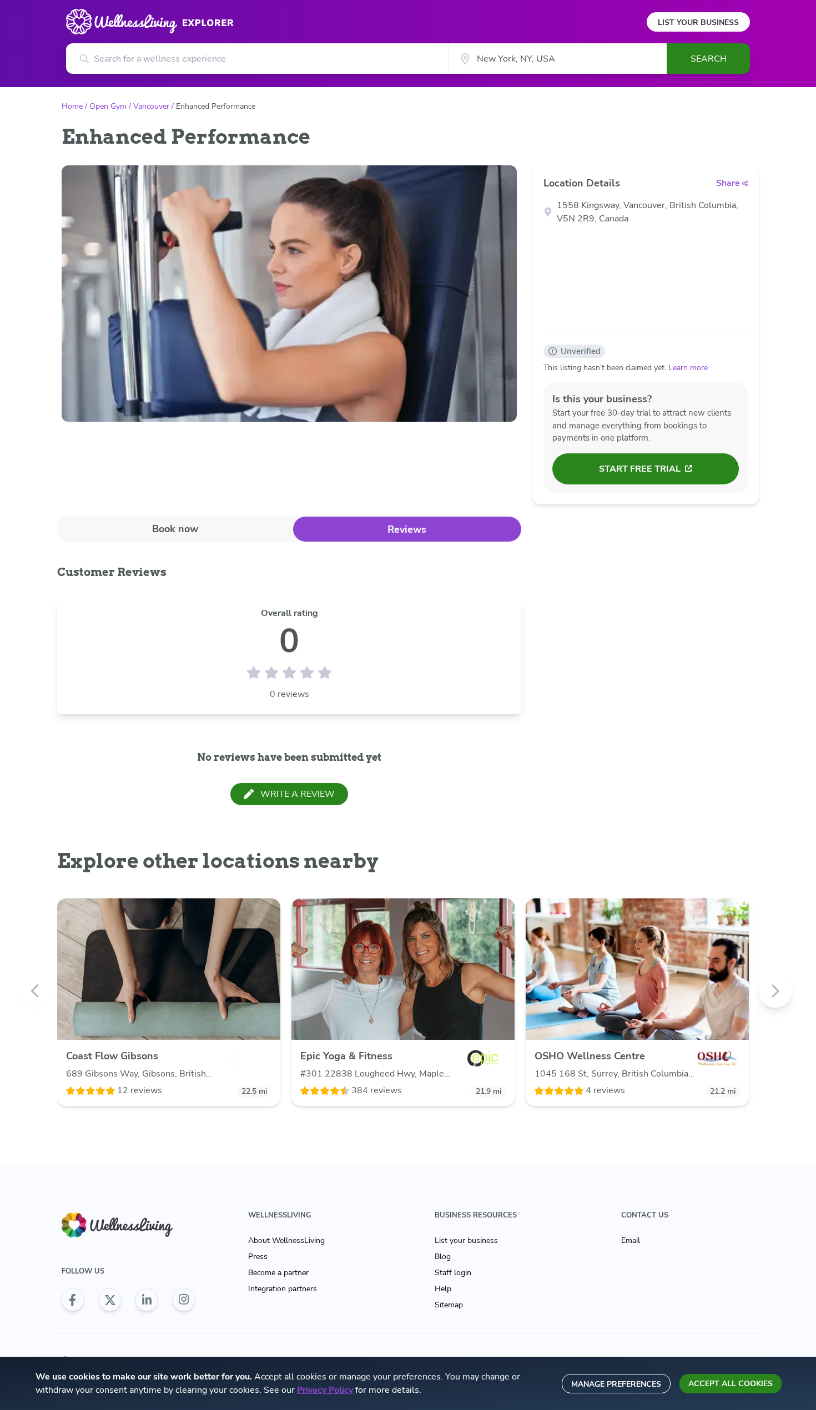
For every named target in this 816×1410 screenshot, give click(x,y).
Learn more (688, 367)
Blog (443, 1256)
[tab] (175, 528)
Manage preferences (616, 1384)
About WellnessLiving (286, 1240)
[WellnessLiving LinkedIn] (146, 1299)
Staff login (453, 1272)
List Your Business (698, 22)
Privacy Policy (325, 1390)
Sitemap (449, 1305)
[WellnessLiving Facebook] (73, 1299)
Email (630, 1240)
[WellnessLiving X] (110, 1299)
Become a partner (278, 1272)
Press (258, 1256)
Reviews (406, 529)
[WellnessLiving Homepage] (128, 1225)
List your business (466, 1240)
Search (709, 59)
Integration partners (282, 1288)
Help (443, 1288)
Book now (175, 528)
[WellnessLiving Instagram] (184, 1299)
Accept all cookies (730, 1383)
